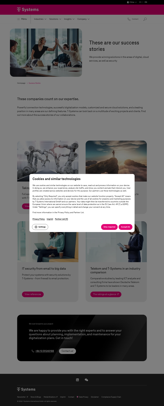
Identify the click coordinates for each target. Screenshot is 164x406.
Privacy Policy (39, 219)
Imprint (50, 219)
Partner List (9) (61, 219)
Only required (109, 227)
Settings (42, 227)
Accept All (125, 227)
